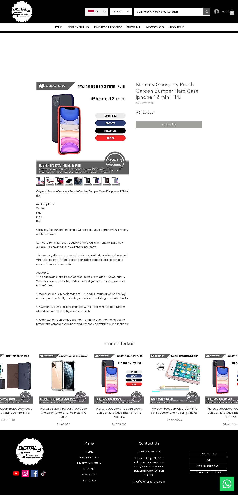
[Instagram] (25, 473)
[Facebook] (34, 473)
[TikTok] (43, 473)
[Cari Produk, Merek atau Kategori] (206, 11)
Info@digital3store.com (149, 481)
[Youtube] (16, 473)
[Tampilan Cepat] (64, 379)
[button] (121, 11)
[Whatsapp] (227, 484)
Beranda (42, 68)
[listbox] (121, 11)
